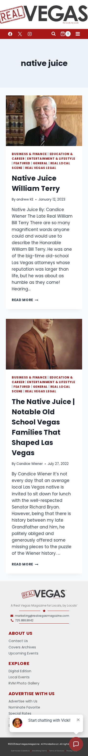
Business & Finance (29, 154)
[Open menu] (77, 33)
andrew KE (24, 199)
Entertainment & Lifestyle (51, 159)
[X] (20, 34)
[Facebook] (10, 34)
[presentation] (44, 120)
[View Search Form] (53, 33)
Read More (25, 300)
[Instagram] (29, 34)
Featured (21, 163)
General (40, 163)
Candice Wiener (29, 463)
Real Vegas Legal (40, 168)
